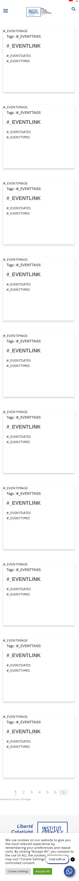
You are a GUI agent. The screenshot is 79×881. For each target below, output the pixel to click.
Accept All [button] (43, 871)
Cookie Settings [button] (18, 871)
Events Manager (22, 799)
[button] (6, 11)
